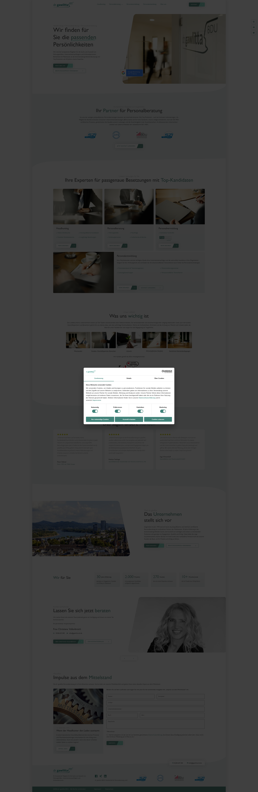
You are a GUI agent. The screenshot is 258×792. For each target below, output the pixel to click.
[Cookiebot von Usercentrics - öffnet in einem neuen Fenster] (163, 371)
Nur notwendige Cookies (100, 419)
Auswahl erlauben (129, 419)
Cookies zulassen (158, 419)
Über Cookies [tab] (159, 378)
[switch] (118, 411)
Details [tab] (129, 378)
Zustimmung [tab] (98, 378)
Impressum (97, 400)
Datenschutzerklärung (147, 398)
